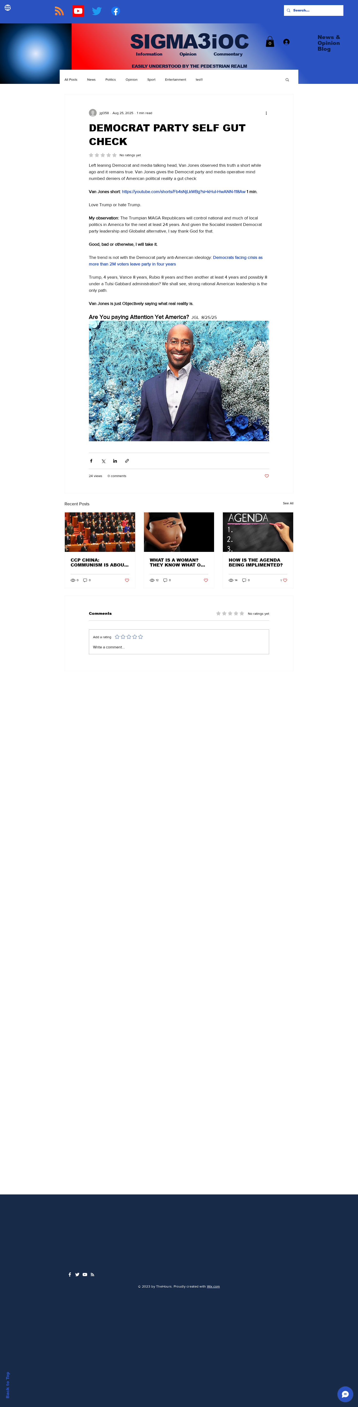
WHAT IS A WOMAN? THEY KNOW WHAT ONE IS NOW (178, 562)
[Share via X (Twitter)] (103, 461)
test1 (199, 79)
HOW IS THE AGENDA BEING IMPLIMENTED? (256, 562)
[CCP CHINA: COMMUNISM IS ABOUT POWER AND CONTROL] (100, 532)
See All (288, 503)
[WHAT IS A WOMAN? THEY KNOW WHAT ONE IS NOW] (179, 532)
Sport (151, 79)
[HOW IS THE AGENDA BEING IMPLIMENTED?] (258, 532)
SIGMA (160, 42)
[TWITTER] (97, 11)
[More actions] (266, 113)
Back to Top (7, 1385)
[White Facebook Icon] (70, 1274)
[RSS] (59, 11)
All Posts (71, 79)
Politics (110, 79)
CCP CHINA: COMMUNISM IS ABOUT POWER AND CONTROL (99, 562)
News (91, 79)
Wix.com (213, 1286)
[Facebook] (116, 11)
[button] (269, 41)
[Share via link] (127, 461)
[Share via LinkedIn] (115, 461)
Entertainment (175, 79)
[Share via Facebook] (91, 461)
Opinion (132, 79)
